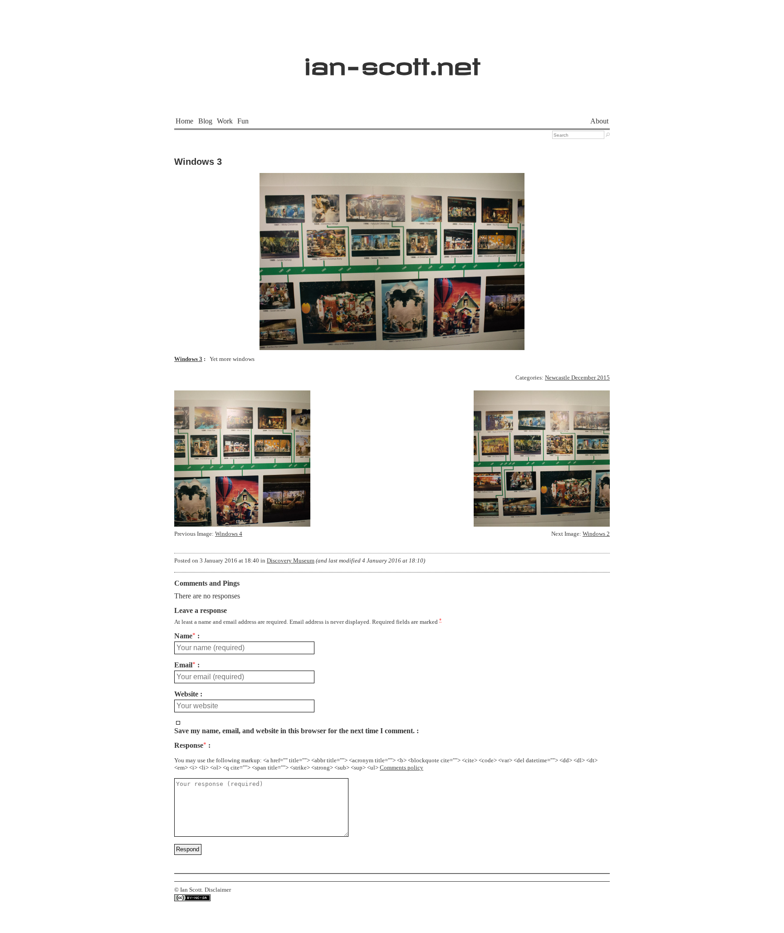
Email (185, 665)
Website (186, 694)
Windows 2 (596, 534)
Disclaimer (218, 890)
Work (225, 121)
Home (184, 121)
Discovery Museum (290, 561)
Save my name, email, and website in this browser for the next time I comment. (294, 731)
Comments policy (401, 768)
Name (185, 636)
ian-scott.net (392, 61)
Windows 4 (228, 534)
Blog (205, 121)
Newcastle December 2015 (577, 378)
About (599, 121)
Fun (243, 121)
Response (190, 745)
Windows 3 (198, 162)
